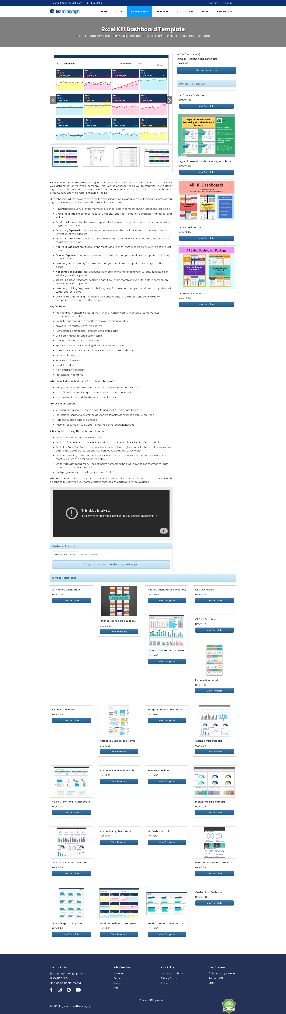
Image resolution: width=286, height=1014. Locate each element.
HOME (104, 11)
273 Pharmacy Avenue (222, 973)
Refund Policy (169, 983)
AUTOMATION (185, 11)
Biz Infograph (85, 1006)
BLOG (205, 11)
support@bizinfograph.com (67, 2)
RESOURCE (223, 11)
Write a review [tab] (88, 554)
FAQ (116, 988)
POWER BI (162, 11)
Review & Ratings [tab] (65, 554)
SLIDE (119, 11)
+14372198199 (95, 2)
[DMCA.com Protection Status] (229, 1006)
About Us (119, 973)
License (118, 983)
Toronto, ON (216, 978)
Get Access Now (206, 70)
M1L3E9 (212, 983)
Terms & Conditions (172, 973)
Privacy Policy (169, 978)
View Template (206, 106)
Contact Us (120, 978)
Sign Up (213, 2)
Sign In (228, 2)
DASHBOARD (138, 11)
